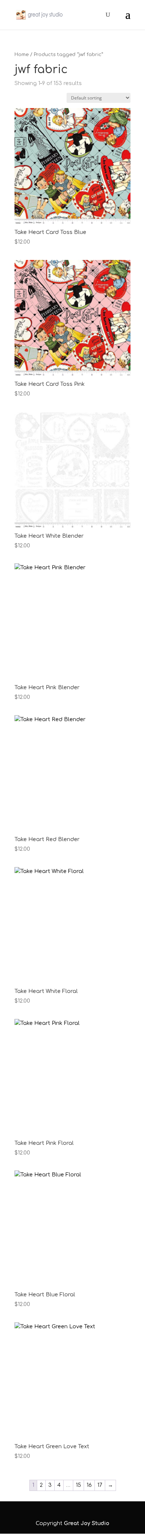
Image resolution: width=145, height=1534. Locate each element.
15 (78, 1485)
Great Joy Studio (86, 1523)
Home (21, 54)
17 (99, 1485)
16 (89, 1485)
